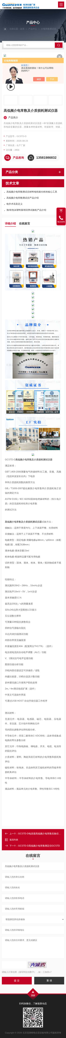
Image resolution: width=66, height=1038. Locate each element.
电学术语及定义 (14, 204)
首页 (22, 29)
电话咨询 (61, 222)
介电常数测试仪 (48, 29)
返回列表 (14, 839)
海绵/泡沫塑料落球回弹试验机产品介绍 (26, 210)
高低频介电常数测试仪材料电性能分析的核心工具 (31, 191)
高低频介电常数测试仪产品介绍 (22, 197)
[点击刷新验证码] (37, 965)
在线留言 (24, 223)
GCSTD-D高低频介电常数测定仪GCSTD (39, 845)
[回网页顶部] (61, 211)
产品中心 (32, 29)
